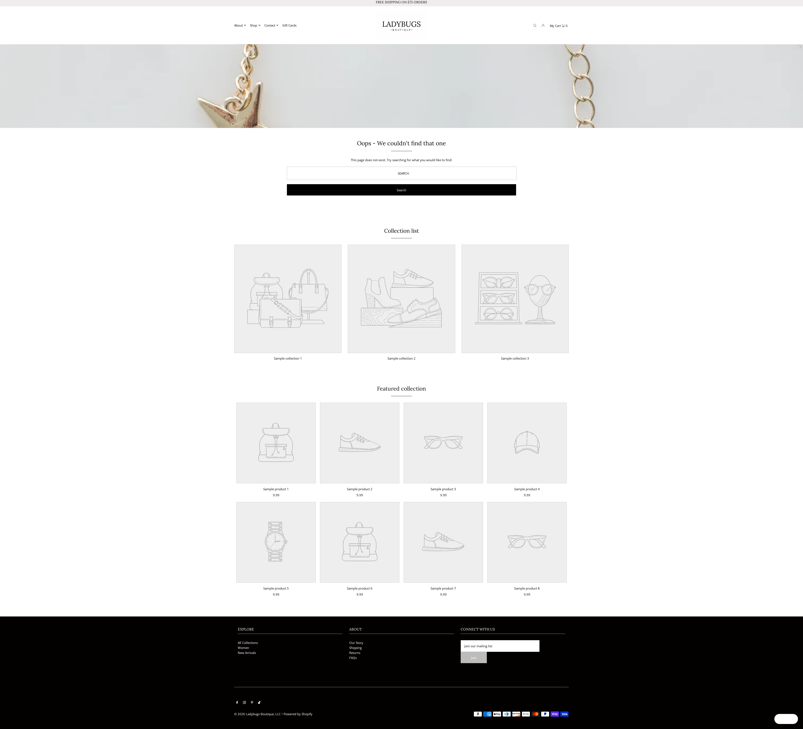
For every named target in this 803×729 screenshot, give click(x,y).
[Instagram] (244, 702)
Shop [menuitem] (253, 25)
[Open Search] (535, 25)
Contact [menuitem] (269, 25)
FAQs (353, 658)
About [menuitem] (238, 25)
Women (243, 648)
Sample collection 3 (515, 358)
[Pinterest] (252, 702)
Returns (354, 653)
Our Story (356, 643)
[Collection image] (288, 350)
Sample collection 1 (288, 358)
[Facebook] (237, 702)
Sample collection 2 (401, 358)
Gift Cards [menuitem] (289, 25)
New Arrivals (247, 653)
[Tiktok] (259, 702)
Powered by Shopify (298, 714)
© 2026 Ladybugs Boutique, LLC (257, 714)
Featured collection (401, 388)
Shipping (355, 648)
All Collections (248, 643)
